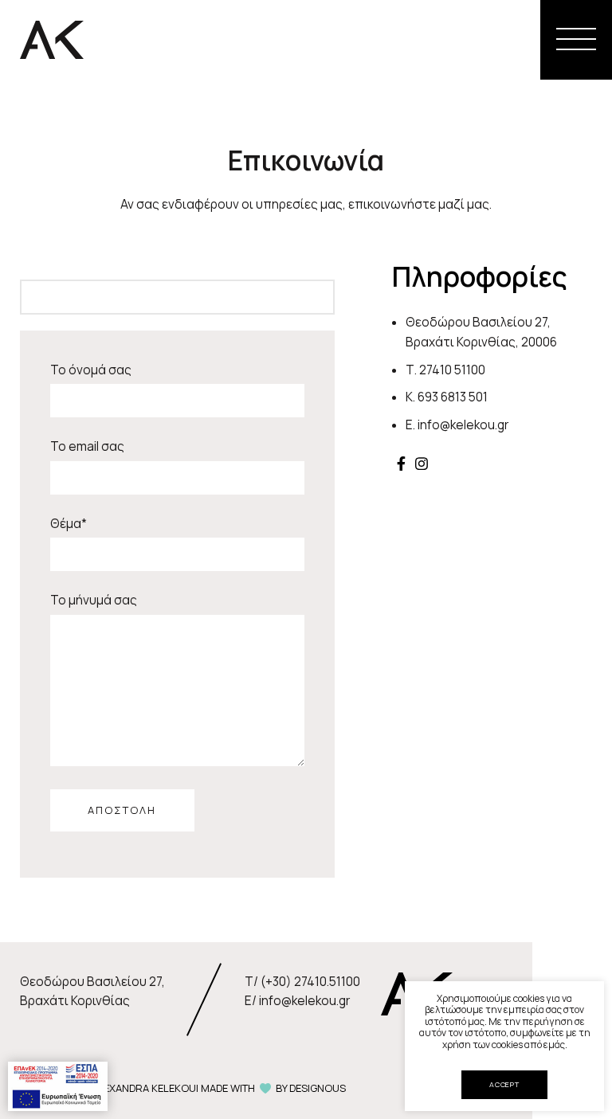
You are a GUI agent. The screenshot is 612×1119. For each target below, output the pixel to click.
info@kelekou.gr (463, 425)
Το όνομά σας (90, 370)
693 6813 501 (453, 397)
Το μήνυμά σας (93, 600)
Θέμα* (68, 523)
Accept (504, 1084)
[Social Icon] (401, 463)
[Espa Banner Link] (58, 1085)
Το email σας (87, 446)
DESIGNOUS (317, 1088)
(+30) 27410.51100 (310, 981)
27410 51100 (452, 370)
